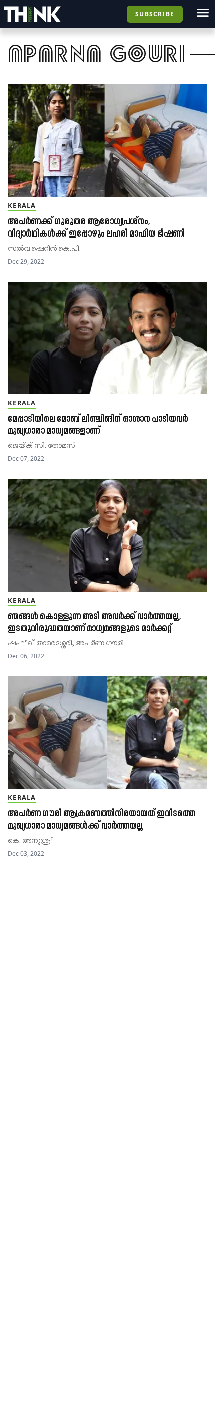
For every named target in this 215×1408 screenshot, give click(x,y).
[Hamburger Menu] (203, 13)
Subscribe (155, 14)
